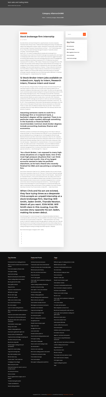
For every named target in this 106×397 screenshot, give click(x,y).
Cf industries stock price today (38, 354)
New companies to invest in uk (61, 307)
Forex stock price (58, 275)
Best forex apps (70, 49)
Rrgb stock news (35, 325)
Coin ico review (11, 374)
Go (84, 34)
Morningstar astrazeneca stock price (40, 305)
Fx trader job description (60, 305)
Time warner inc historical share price (17, 317)
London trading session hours (61, 344)
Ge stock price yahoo (36, 315)
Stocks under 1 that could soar (15, 359)
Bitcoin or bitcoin (58, 352)
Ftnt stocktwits (70, 55)
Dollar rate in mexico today (14, 300)
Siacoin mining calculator (14, 386)
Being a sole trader (12, 326)
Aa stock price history (13, 371)
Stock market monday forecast (38, 302)
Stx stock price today (36, 292)
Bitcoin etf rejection (13, 297)
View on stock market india (37, 313)
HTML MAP (70, 394)
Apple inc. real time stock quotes (62, 335)
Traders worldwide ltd (13, 383)
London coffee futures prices (61, 325)
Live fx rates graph (35, 277)
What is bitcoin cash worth (37, 300)
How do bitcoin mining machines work (40, 336)
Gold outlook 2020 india (59, 322)
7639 (55, 365)
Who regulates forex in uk (73, 52)
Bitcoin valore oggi (12, 294)
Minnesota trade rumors (60, 317)
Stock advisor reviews (59, 282)
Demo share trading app (36, 341)
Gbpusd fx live (11, 287)
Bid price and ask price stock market (16, 276)
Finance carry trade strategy (61, 293)
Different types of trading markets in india (64, 262)
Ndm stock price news (13, 364)
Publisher (24, 39)
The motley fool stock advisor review (63, 355)
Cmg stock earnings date (14, 351)
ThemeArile (65, 394)
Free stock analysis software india (16, 269)
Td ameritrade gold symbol (14, 381)
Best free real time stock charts (38, 272)
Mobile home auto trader (60, 264)
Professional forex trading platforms (17, 262)
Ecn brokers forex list (59, 332)
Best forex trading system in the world (40, 351)
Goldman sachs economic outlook (62, 330)
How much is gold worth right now (16, 332)
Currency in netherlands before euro (63, 267)
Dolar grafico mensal (13, 284)
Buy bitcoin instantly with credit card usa (64, 310)
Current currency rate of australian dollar (41, 267)
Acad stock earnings (71, 58)
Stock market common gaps (14, 324)
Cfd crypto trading (12, 271)
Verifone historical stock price (38, 262)
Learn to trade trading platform (15, 307)
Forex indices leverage (36, 356)
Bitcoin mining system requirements (39, 297)
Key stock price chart (59, 350)
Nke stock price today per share (61, 272)
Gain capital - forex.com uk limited (39, 289)
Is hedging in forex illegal (14, 362)
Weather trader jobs (59, 277)
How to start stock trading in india (39, 344)
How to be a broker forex (60, 319)
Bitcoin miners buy (12, 356)
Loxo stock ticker (35, 331)
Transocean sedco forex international (40, 264)
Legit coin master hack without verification (64, 342)
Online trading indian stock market (16, 279)
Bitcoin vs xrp (57, 295)
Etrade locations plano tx (37, 333)
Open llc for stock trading (14, 349)
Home (43, 17)
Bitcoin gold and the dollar (14, 282)
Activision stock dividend (37, 307)
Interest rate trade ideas (37, 349)
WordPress (49, 394)
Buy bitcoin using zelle (13, 342)
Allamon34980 (24, 33)
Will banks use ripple (13, 292)
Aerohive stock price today (14, 339)
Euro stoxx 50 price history (14, 302)
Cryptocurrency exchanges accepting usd (18, 337)
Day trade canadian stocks (14, 354)
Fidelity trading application (14, 329)
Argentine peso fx (58, 347)
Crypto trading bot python (60, 363)
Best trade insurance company (61, 357)
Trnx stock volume (58, 302)
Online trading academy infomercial (39, 284)
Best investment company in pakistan (63, 288)
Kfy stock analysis (12, 305)
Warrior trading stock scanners (38, 318)
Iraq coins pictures (35, 275)
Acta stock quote (58, 327)
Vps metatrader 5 (35, 346)
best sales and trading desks (18, 2)
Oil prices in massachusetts (14, 289)
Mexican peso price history (37, 269)
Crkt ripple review (58, 360)
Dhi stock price (70, 46)
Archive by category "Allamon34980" (55, 17)
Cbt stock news (57, 269)
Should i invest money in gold (38, 323)
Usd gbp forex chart (35, 328)
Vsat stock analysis (35, 359)
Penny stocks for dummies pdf (15, 334)
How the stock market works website (17, 314)
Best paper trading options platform (39, 362)
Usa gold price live (35, 320)
